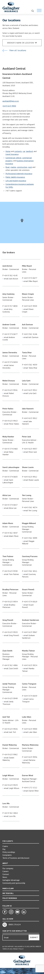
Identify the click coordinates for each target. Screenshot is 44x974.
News (4, 877)
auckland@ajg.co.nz (10, 101)
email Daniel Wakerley (8, 758)
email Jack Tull (9, 732)
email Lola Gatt (29, 393)
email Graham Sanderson (28, 636)
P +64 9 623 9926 (10, 729)
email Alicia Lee (9, 508)
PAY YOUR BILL (8, 893)
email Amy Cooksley (7, 310)
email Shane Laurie (30, 480)
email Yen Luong (29, 510)
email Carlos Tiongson (28, 700)
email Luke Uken (29, 732)
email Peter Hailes (10, 424)
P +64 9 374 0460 (10, 449)
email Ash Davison (30, 337)
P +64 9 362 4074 (29, 507)
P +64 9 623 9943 (29, 306)
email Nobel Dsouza (8, 394)
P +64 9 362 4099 (29, 538)
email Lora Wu (9, 816)
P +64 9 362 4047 (10, 533)
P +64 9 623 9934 (10, 601)
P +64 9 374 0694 (10, 362)
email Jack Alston (10, 278)
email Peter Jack (29, 452)
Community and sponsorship (13, 883)
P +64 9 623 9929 (10, 785)
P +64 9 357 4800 (9, 306)
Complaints (7, 855)
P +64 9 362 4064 (10, 813)
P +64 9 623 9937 (29, 449)
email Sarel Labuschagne (7, 481)
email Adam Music (10, 536)
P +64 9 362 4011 (29, 571)
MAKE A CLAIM (8, 888)
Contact (5, 874)
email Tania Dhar (29, 368)
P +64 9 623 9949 (10, 698)
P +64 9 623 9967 (29, 632)
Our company (7, 868)
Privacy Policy (18, 949)
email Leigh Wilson (10, 788)
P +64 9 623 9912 (29, 390)
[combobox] (22, 42)
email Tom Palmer (10, 574)
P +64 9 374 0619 (29, 601)
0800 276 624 (14, 924)
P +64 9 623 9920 (10, 632)
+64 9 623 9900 (9, 106)
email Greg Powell (10, 635)
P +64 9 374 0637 (10, 505)
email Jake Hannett (27, 422)
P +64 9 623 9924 (29, 665)
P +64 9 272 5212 (29, 787)
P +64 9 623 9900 (29, 729)
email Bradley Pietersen (8, 606)
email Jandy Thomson (7, 702)
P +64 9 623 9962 (10, 754)
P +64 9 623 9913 (10, 421)
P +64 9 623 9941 (10, 390)
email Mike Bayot (30, 281)
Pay (3, 849)
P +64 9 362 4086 (10, 665)
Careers (5, 871)
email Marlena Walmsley (28, 761)
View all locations (17, 50)
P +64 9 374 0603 (10, 476)
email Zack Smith (10, 668)
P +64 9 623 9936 (29, 757)
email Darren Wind (30, 790)
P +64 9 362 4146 (29, 334)
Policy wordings (8, 852)
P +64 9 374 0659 (29, 696)
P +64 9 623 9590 (10, 571)
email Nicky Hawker (7, 453)
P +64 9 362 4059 (29, 364)
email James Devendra (8, 366)
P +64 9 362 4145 (10, 275)
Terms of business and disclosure (15, 858)
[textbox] (23, 42)
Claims (5, 846)
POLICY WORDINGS (9, 898)
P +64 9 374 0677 (29, 278)
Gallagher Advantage (11, 880)
